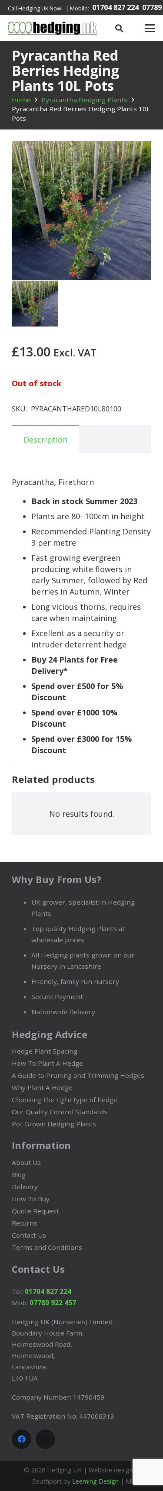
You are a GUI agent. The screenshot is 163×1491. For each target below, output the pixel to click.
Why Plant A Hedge (42, 1087)
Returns (24, 1223)
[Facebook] (21, 1439)
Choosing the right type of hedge (64, 1099)
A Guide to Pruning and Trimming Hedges (78, 1075)
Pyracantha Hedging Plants (84, 99)
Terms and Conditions (47, 1247)
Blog (19, 1174)
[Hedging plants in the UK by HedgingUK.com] (52, 28)
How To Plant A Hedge (47, 1063)
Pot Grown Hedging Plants (54, 1123)
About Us (26, 1162)
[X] (45, 1439)
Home (21, 99)
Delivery (25, 1186)
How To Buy (31, 1198)
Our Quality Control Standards (59, 1111)
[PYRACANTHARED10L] (35, 304)
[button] (119, 28)
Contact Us (29, 1235)
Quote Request (35, 1210)
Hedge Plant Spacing (44, 1051)
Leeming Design (95, 1481)
